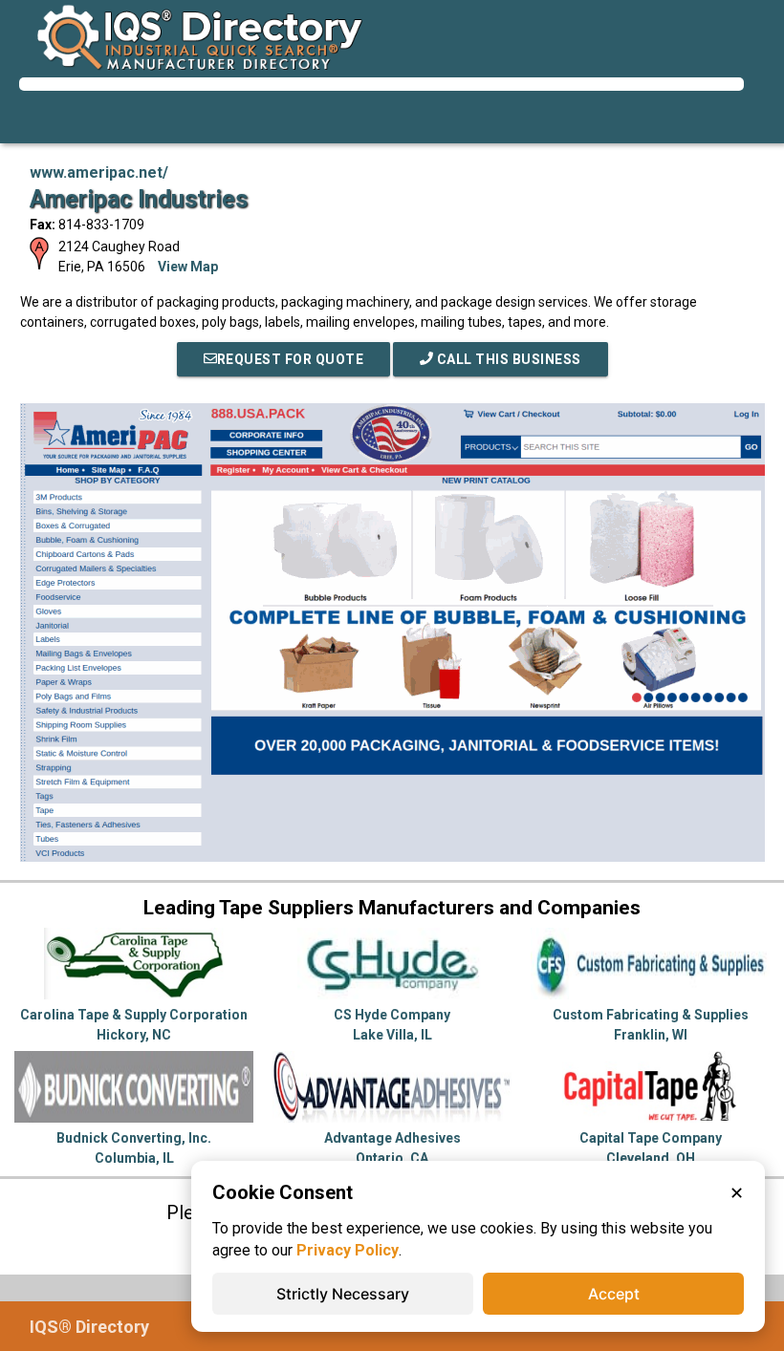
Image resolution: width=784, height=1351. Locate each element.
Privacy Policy (347, 1250)
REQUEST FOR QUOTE (290, 359)
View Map (188, 266)
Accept (614, 1293)
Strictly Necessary (342, 1293)
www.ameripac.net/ (99, 172)
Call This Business (507, 359)
